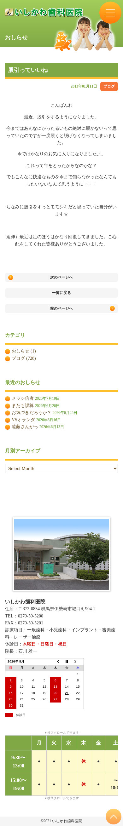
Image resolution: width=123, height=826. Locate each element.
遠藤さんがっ (25, 426)
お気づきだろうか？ (31, 412)
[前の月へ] (55, 661)
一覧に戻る (61, 292)
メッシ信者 (23, 398)
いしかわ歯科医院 (25, 601)
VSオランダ (23, 419)
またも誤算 (23, 405)
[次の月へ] (78, 661)
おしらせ (20, 351)
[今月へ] (67, 661)
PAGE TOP (113, 816)
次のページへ (61, 277)
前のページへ (61, 308)
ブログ (109, 86)
